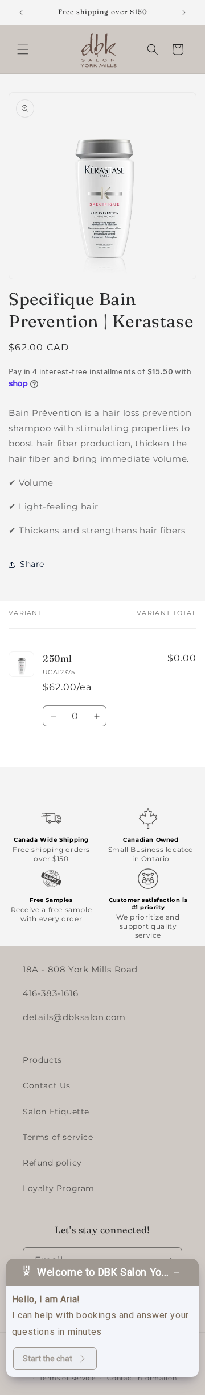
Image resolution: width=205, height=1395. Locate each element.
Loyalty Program (59, 1188)
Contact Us (47, 1085)
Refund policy (52, 1163)
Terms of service (58, 1137)
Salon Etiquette (56, 1111)
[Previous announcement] (21, 12)
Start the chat (47, 1358)
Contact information (142, 1378)
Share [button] (32, 564)
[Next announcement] (183, 12)
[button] (22, 49)
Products (42, 1060)
